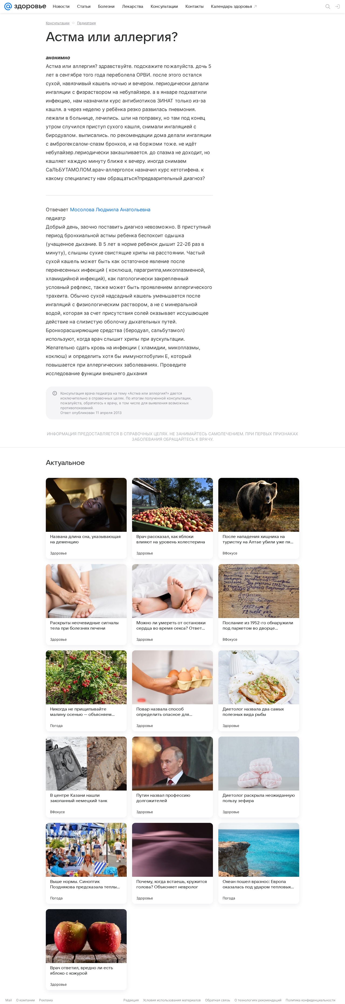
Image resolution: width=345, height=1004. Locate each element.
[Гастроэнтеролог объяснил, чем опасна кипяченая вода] (172, 949)
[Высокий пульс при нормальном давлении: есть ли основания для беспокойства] (258, 949)
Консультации (58, 23)
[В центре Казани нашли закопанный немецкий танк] (86, 777)
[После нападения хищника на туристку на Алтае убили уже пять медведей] (258, 518)
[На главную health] (29, 6)
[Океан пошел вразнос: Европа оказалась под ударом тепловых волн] (258, 863)
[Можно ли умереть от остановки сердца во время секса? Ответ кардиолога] (172, 604)
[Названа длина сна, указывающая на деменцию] (86, 518)
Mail (8, 1000)
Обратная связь (217, 1000)
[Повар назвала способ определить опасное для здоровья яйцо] (172, 690)
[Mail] (8, 6)
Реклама (46, 1000)
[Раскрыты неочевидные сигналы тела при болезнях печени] (86, 604)
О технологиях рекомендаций (257, 1000)
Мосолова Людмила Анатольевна (110, 209)
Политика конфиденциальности (310, 1000)
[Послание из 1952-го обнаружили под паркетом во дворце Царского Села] (258, 604)
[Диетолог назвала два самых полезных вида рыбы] (258, 690)
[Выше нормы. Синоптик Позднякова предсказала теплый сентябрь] (86, 863)
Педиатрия (86, 23)
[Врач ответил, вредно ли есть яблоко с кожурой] (86, 949)
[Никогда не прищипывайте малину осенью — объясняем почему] (86, 690)
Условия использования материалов (172, 1000)
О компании (25, 1000)
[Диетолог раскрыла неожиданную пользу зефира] (258, 777)
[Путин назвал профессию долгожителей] (172, 777)
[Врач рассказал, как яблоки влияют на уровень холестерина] (172, 518)
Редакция (131, 1000)
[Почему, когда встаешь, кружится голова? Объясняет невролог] (172, 863)
